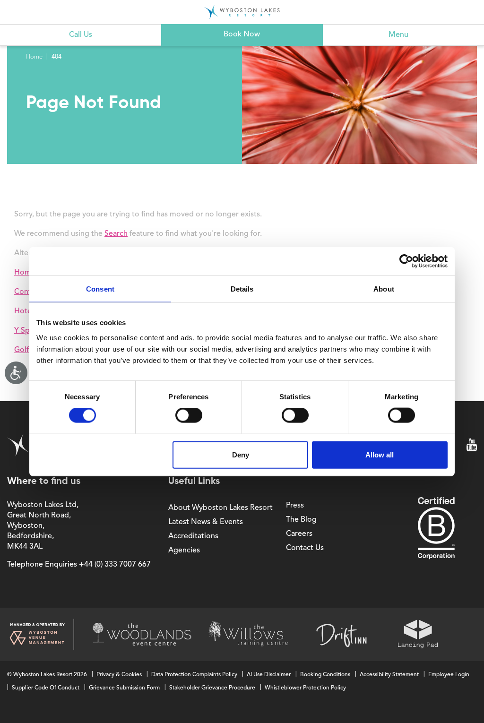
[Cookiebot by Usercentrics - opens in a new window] (406, 261)
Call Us (80, 35)
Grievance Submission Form (124, 688)
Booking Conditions (325, 675)
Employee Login (448, 675)
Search (116, 234)
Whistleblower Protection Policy (305, 688)
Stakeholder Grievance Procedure (212, 688)
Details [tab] (242, 289)
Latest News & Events (205, 522)
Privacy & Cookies (119, 675)
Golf (21, 350)
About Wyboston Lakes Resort (220, 508)
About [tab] (383, 289)
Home (34, 57)
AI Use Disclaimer (269, 675)
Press (295, 505)
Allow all (379, 454)
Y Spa (24, 331)
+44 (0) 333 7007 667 (115, 564)
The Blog (301, 520)
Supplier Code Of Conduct (45, 688)
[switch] (188, 415)
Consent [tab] (100, 289)
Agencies (184, 550)
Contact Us (305, 548)
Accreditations (193, 536)
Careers (299, 534)
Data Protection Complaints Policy (194, 675)
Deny (240, 454)
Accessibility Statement (389, 675)
